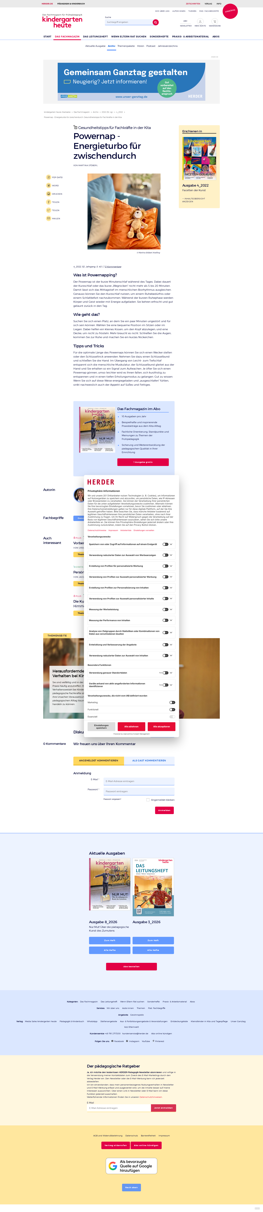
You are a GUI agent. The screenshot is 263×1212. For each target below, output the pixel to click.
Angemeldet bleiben (163, 800)
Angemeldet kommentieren (98, 760)
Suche (108, 17)
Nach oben (131, 1187)
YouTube (146, 1041)
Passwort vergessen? (112, 799)
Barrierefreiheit (148, 1136)
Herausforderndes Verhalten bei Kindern (73, 673)
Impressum (164, 1136)
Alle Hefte (110, 950)
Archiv (111, 46)
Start (47, 36)
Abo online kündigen (161, 1033)
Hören (140, 46)
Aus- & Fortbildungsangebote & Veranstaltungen (144, 1021)
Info (219, 3)
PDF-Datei (57, 177)
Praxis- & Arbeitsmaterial (190, 36)
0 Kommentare (113, 266)
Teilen (55, 202)
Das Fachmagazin (67, 36)
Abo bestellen (131, 966)
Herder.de (47, 3)
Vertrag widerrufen (116, 1145)
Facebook (119, 1041)
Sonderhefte (159, 36)
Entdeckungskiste (179, 1021)
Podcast (150, 46)
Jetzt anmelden (163, 1108)
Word (55, 185)
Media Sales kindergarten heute (41, 1021)
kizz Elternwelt (131, 1027)
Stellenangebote (108, 1021)
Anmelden (164, 810)
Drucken (57, 194)
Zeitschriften (193, 3)
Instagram (134, 1041)
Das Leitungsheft (95, 36)
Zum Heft (109, 940)
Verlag (208, 3)
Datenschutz (131, 1136)
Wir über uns (162, 11)
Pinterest (159, 1041)
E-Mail (95, 779)
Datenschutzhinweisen (151, 1097)
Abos (215, 36)
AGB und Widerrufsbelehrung (107, 1136)
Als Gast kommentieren (149, 760)
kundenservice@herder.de (135, 1033)
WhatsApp (92, 1021)
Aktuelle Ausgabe (95, 46)
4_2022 (119, 112)
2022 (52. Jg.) (107, 112)
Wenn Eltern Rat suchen (128, 36)
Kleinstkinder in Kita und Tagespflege (209, 1021)
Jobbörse (230, 11)
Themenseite (57, 635)
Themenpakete (126, 46)
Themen (192, 11)
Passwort (93, 789)
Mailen (56, 218)
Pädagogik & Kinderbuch (71, 3)
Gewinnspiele (137, 1015)
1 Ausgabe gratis (143, 462)
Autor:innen (179, 11)
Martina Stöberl (88, 165)
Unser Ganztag (238, 1021)
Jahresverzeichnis (168, 46)
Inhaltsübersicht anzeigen (193, 200)
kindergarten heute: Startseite (57, 112)
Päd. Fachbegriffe (209, 11)
